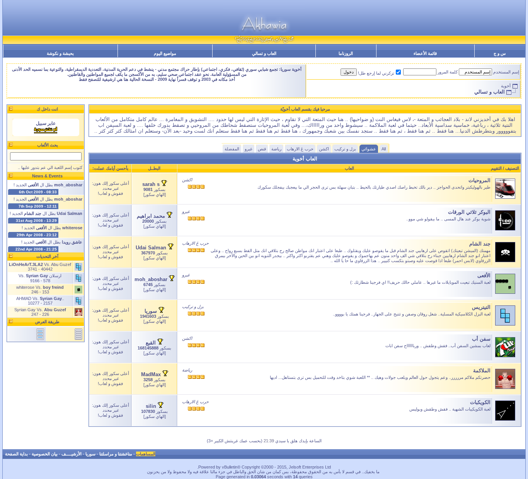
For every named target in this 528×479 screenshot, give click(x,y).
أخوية (506, 86)
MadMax (151, 374)
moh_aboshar (151, 279)
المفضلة (232, 149)
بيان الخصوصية (45, 454)
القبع (151, 343)
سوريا (151, 311)
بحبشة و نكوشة (60, 53)
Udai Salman (151, 248)
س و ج (500, 53)
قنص (262, 149)
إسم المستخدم (506, 72)
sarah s (151, 184)
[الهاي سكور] (154, 194)
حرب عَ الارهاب (300, 149)
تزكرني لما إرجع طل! (376, 73)
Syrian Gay (25, 309)
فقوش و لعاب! (110, 193)
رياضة (276, 149)
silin (151, 406)
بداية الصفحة (16, 454)
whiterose (25, 287)
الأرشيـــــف (71, 454)
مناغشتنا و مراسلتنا (115, 454)
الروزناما (346, 53)
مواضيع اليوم (165, 53)
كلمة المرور (448, 72)
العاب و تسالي (264, 53)
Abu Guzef (61, 264)
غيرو (248, 149)
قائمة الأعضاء (425, 53)
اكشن (324, 149)
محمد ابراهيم (151, 216)
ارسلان (55, 275)
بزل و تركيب (345, 149)
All (384, 149)
